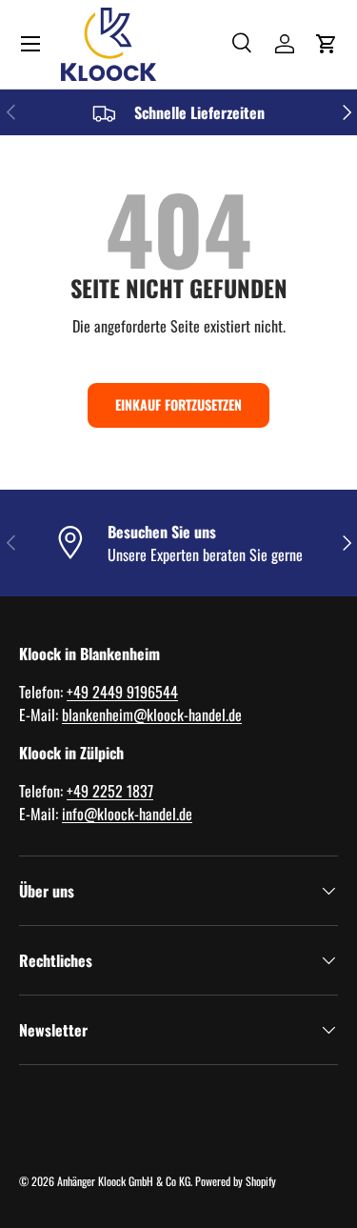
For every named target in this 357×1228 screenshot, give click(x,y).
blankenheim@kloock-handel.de (152, 714)
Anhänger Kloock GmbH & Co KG (123, 1181)
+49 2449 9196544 (122, 691)
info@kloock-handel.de (127, 813)
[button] (326, 44)
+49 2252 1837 (110, 790)
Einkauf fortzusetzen (178, 404)
